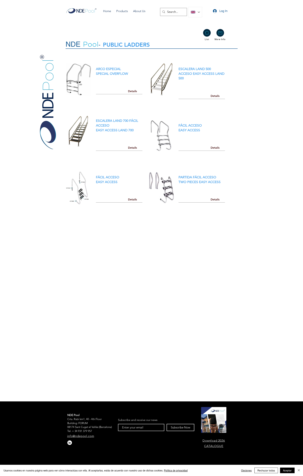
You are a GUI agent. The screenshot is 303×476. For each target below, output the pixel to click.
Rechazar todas (266, 470)
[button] (122, 11)
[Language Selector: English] (195, 12)
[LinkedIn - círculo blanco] (69, 442)
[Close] (299, 470)
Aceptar (287, 470)
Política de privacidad (176, 470)
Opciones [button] (246, 470)
